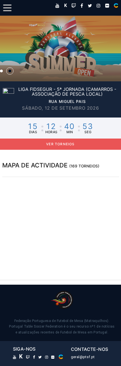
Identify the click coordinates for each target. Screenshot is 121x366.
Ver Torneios (60, 144)
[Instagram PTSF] (98, 5)
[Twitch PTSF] (73, 5)
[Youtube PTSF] (57, 5)
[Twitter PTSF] (90, 5)
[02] (9, 71)
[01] (1, 71)
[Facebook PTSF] (81, 5)
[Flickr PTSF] (107, 5)
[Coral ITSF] (116, 5)
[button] (60, 48)
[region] (60, 219)
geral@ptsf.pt (83, 357)
